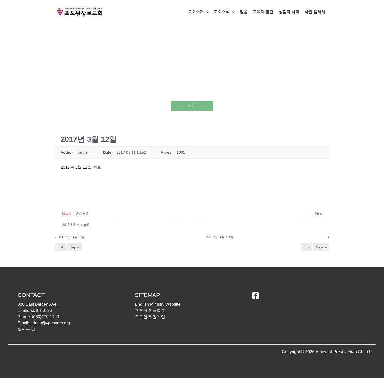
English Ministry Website (158, 304)
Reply (74, 247)
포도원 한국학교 (150, 310)
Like (66, 214)
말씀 (244, 11)
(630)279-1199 (45, 317)
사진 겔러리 (315, 11)
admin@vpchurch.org (50, 323)
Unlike (81, 214)
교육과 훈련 (263, 11)
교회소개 (196, 11)
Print (318, 214)
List (60, 247)
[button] (206, 12)
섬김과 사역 (289, 11)
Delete (321, 247)
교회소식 (222, 11)
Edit (306, 247)
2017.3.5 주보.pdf (75, 225)
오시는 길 (26, 329)
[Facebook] (255, 295)
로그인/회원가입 (150, 317)
